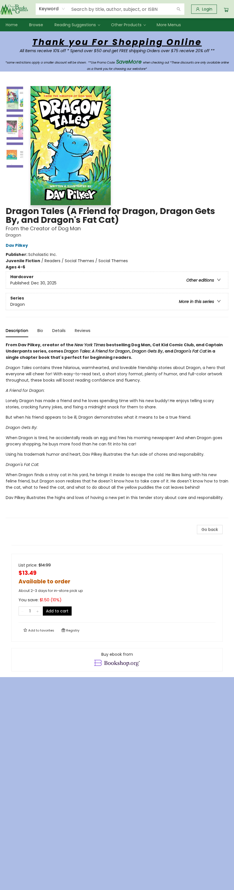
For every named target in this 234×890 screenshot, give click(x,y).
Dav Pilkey (17, 245)
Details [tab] (59, 330)
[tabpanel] (117, 430)
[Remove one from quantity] (22, 611)
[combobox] (52, 8)
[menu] (117, 24)
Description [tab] (17, 330)
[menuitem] (11, 24)
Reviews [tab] (82, 330)
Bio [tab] (40, 330)
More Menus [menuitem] (169, 25)
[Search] (178, 9)
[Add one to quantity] (37, 611)
